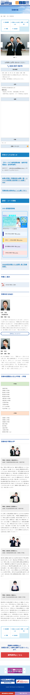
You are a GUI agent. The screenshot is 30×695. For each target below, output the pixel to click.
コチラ (15, 228)
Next (24, 670)
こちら (18, 233)
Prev (5, 670)
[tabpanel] (15, 45)
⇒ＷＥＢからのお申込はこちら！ (17, 168)
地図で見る (4, 89)
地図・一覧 (5, 16)
